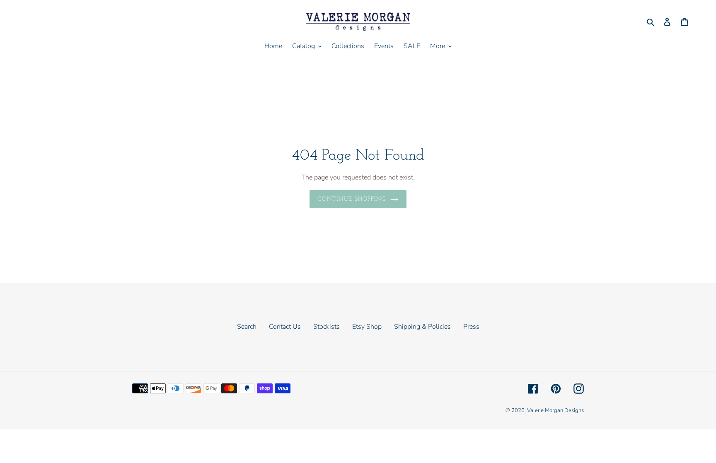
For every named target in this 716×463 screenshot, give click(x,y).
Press (471, 326)
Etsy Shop (367, 326)
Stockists (326, 326)
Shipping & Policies (422, 326)
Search (246, 326)
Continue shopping (351, 199)
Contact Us (285, 326)
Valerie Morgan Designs (555, 410)
